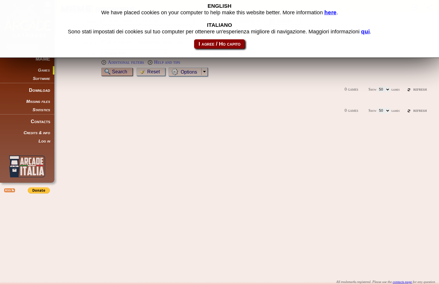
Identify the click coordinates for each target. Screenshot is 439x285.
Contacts (40, 121)
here (330, 12)
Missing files (38, 101)
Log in (44, 141)
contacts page (402, 282)
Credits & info (37, 133)
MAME (43, 58)
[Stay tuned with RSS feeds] (9, 190)
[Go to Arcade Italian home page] (27, 166)
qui (365, 31)
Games (44, 70)
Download (39, 90)
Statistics (41, 110)
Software (41, 78)
